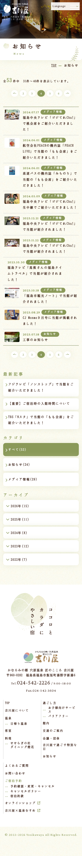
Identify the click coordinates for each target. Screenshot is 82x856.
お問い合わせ (15, 773)
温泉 (8, 718)
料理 (8, 738)
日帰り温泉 (19, 723)
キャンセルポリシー (25, 791)
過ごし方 (49, 702)
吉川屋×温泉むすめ (20, 810)
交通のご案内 (53, 730)
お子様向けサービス (62, 709)
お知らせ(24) (19, 464)
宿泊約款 (17, 795)
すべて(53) (17, 449)
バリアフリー (58, 716)
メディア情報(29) (22, 479)
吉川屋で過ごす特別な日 (60, 746)
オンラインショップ (20, 802)
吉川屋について (17, 710)
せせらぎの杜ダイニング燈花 (22, 744)
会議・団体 (51, 738)
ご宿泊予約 (13, 780)
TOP (7, 702)
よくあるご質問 (17, 765)
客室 (8, 730)
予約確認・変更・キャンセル (32, 786)
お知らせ (49, 756)
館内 (46, 723)
